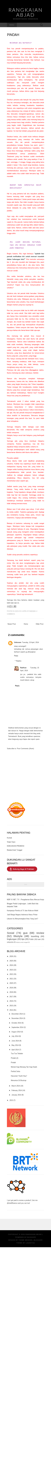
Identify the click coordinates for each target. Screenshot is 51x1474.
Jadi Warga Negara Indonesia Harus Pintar (22, 915)
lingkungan (12, 939)
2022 (11, 974)
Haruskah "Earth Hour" (19, 1076)
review (40, 932)
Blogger (31, 1237)
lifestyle (18, 936)
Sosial (10, 932)
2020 (11, 983)
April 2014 (15, 1050)
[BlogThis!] (10, 606)
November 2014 (17, 1018)
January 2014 (16, 1095)
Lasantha (30, 1243)
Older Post (39, 624)
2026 (11, 956)
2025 (11, 961)
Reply (16, 656)
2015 (11, 1005)
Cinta (17, 611)
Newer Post (12, 624)
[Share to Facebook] (15, 606)
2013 (11, 1100)
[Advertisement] (25, 775)
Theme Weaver (25, 1240)
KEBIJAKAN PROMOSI (15, 846)
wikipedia (10, 942)
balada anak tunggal (22, 942)
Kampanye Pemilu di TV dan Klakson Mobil (22, 910)
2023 (11, 970)
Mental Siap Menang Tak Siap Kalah (24, 1067)
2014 (11, 1010)
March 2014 (16, 1086)
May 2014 (15, 1045)
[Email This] (8, 606)
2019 (11, 988)
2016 (11, 1001)
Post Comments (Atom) (25, 748)
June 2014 (15, 1041)
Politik (31, 939)
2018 (11, 992)
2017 (11, 996)
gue (25, 932)
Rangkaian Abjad (25, 12)
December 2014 (17, 1014)
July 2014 (15, 1036)
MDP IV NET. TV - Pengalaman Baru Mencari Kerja (25, 899)
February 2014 (17, 1090)
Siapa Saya (11, 842)
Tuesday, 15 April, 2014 (30, 642)
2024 (11, 965)
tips (23, 939)
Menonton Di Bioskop (18, 1080)
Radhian (32, 611)
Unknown (17, 642)
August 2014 (16, 1032)
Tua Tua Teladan (17, 1053)
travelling (35, 936)
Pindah (13, 35)
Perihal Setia (15, 1071)
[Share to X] (13, 606)
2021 (11, 979)
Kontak (9, 838)
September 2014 (17, 1027)
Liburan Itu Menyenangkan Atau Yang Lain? (22, 919)
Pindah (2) (14, 1058)
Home (26, 624)
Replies (18, 661)
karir (39, 939)
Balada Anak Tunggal (14, 850)
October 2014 (16, 1023)
